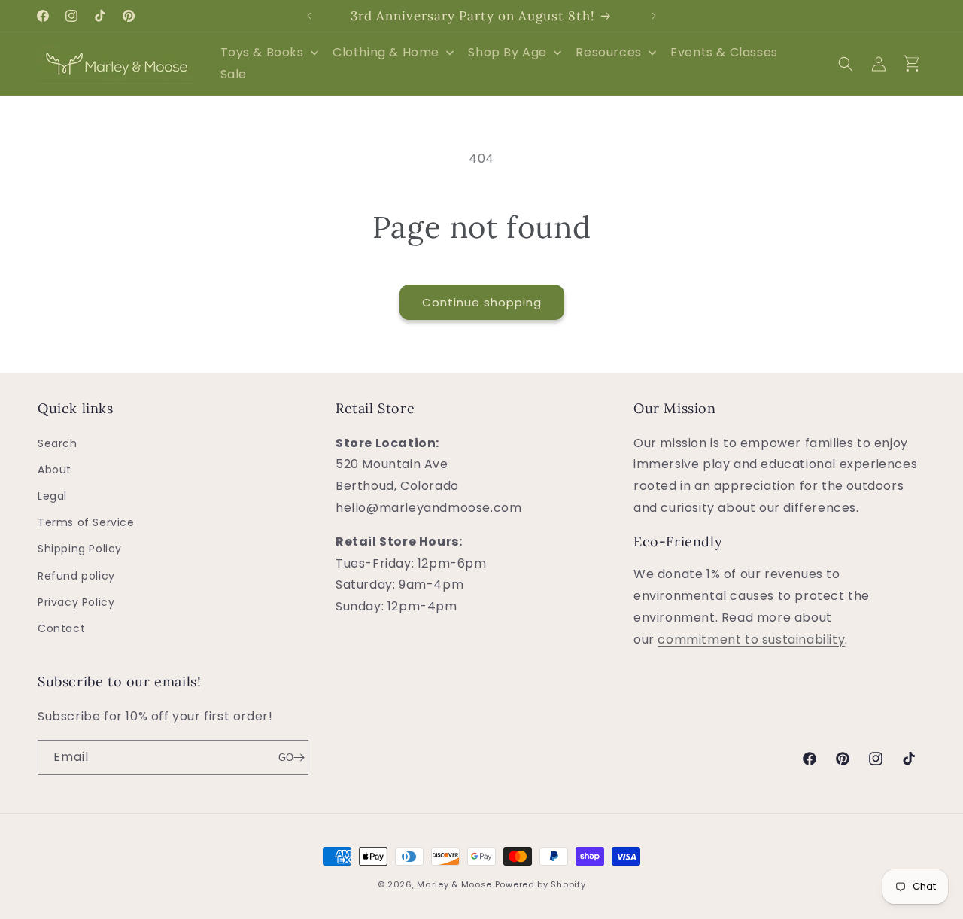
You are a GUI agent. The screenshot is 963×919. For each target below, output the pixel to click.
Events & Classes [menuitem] (724, 52)
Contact (61, 628)
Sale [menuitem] (233, 74)
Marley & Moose (454, 884)
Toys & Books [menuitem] (262, 52)
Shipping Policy (80, 548)
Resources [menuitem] (608, 52)
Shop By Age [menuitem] (507, 52)
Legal (52, 496)
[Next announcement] (653, 16)
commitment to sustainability (751, 639)
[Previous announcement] (309, 16)
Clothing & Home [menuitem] (386, 52)
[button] (845, 64)
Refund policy (76, 575)
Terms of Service (86, 522)
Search (57, 443)
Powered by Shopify (540, 884)
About (54, 469)
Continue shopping (482, 302)
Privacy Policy (76, 602)
